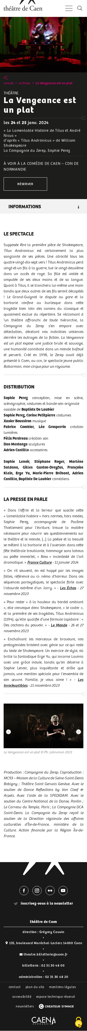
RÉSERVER (25, 184)
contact (15, 987)
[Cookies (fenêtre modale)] (78, 1022)
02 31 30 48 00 (53, 966)
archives (24, 83)
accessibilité (21, 997)
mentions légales (62, 987)
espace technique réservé (55, 997)
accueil (9, 83)
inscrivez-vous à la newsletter (46, 903)
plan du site (35, 987)
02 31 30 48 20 (56, 977)
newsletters (25, 1006)
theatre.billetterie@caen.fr (46, 954)
